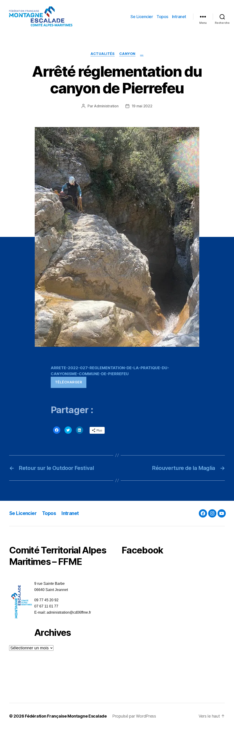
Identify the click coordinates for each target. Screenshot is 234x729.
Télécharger (68, 382)
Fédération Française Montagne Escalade (66, 716)
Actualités (102, 54)
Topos (162, 16)
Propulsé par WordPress (134, 716)
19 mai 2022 (142, 106)
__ (142, 54)
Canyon (127, 54)
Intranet (179, 16)
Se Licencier (141, 16)
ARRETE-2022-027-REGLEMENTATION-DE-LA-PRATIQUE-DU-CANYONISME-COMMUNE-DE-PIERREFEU (110, 371)
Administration (106, 106)
